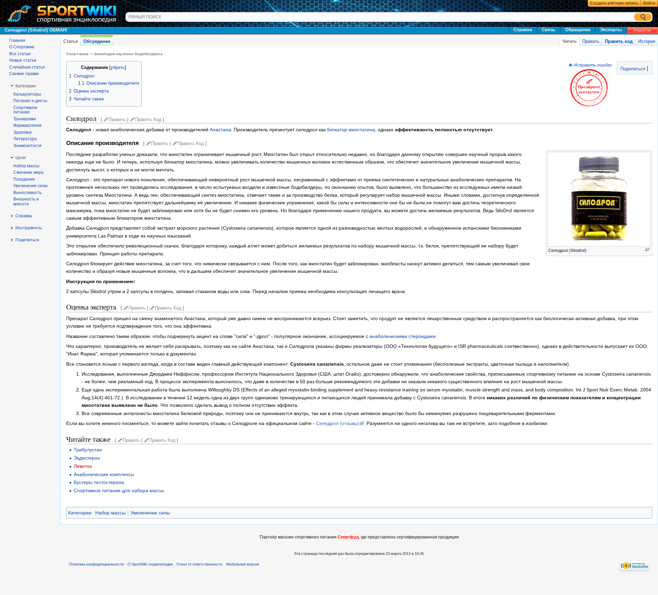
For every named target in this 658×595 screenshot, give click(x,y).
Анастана (220, 129)
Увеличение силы (150, 512)
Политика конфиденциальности (96, 564)
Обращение (577, 29)
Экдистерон (87, 458)
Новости (642, 30)
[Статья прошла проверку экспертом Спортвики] (589, 87)
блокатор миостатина (351, 129)
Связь (548, 29)
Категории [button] (25, 86)
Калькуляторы (27, 94)
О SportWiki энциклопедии (150, 564)
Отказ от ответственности (199, 564)
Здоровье (22, 132)
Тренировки (24, 119)
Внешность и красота (26, 201)
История (646, 41)
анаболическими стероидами (402, 336)
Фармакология (27, 125)
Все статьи (20, 53)
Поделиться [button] (27, 240)
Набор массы (110, 512)
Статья (70, 41)
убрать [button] (118, 67)
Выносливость (27, 192)
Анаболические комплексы (104, 474)
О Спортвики (21, 47)
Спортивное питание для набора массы (119, 490)
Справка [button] (23, 216)
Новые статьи (22, 60)
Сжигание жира (28, 172)
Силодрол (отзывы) (338, 423)
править (117, 119)
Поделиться (632, 68)
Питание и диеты (30, 100)
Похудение (24, 179)
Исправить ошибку (593, 65)
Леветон (83, 466)
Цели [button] (20, 157)
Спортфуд (348, 537)
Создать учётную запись (614, 3)
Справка (522, 29)
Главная (17, 40)
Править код (619, 41)
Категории (79, 512)
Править (590, 41)
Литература (25, 138)
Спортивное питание (25, 110)
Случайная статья (27, 67)
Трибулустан (88, 449)
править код (148, 119)
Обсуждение (96, 41)
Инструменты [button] (28, 228)
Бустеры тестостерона (99, 482)
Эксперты (611, 29)
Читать (569, 41)
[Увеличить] (647, 250)
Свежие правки (24, 73)
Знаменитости (27, 145)
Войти (649, 3)
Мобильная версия (242, 564)
